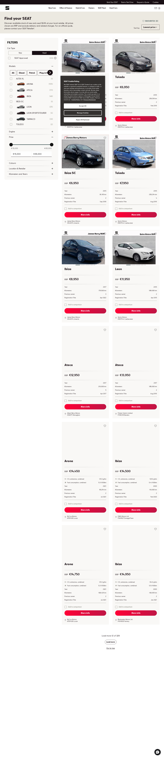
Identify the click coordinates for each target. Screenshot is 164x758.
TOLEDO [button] (20, 124)
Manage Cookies (83, 113)
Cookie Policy (75, 99)
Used (44, 53)
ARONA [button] (30, 84)
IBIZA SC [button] (20, 101)
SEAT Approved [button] (21, 58)
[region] (82, 101)
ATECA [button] (29, 90)
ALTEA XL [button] (20, 79)
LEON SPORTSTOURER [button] (36, 113)
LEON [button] (29, 107)
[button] (85, 56)
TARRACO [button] (31, 119)
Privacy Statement (89, 99)
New (20, 53)
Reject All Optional (82, 119)
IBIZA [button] (29, 96)
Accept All (82, 106)
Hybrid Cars (80, 8)
